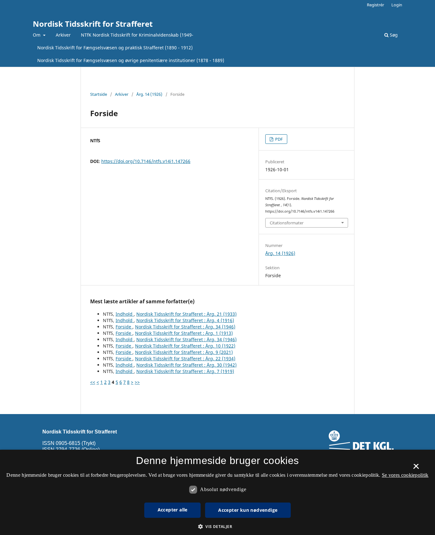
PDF (278, 139)
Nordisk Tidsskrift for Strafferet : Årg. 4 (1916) (185, 320)
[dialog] (217, 492)
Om (37, 35)
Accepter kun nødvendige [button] (247, 510)
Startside (98, 94)
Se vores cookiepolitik (405, 475)
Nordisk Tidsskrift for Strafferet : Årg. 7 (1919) (185, 371)
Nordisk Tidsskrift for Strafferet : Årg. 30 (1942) (186, 365)
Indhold (125, 314)
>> (137, 382)
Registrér (375, 5)
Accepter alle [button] (173, 510)
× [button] (416, 468)
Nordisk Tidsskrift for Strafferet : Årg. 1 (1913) (184, 333)
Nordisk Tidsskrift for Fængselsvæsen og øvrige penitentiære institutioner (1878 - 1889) (130, 60)
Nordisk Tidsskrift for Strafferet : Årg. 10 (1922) (185, 346)
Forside (124, 327)
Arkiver (63, 35)
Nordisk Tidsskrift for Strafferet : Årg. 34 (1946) (185, 327)
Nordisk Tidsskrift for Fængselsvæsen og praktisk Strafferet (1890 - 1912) (115, 48)
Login (396, 5)
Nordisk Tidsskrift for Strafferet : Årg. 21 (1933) (186, 314)
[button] (217, 527)
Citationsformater (286, 223)
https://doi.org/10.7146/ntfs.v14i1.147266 (145, 161)
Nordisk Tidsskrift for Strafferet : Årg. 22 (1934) (185, 358)
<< (92, 382)
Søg (393, 35)
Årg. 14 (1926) (149, 94)
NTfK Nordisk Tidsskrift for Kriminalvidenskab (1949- (137, 35)
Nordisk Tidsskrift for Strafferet (93, 23)
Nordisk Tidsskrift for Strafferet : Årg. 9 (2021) (184, 352)
